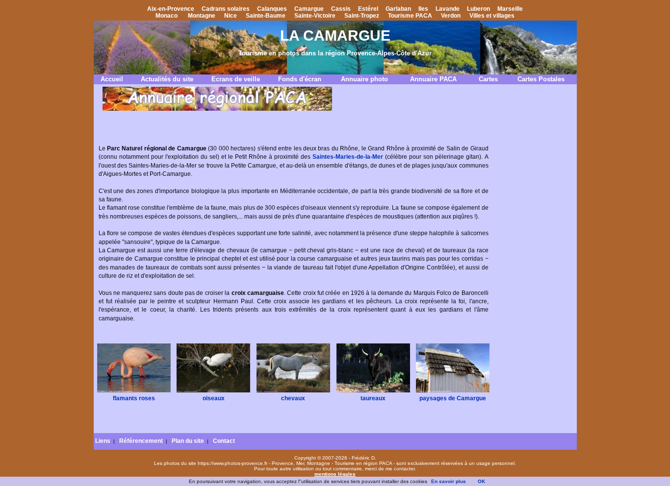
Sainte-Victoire (314, 15)
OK (481, 481)
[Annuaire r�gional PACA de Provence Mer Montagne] (217, 109)
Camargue (309, 8)
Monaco (166, 15)
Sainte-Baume (265, 15)
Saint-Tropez (361, 15)
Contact (224, 440)
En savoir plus (448, 481)
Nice (230, 15)
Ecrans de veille (235, 79)
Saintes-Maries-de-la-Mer (347, 156)
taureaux (373, 398)
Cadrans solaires (226, 8)
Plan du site (188, 440)
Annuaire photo (364, 79)
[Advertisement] (533, 281)
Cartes (488, 79)
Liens (102, 440)
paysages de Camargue (452, 398)
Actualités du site (167, 79)
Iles (423, 8)
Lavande (448, 8)
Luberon (478, 8)
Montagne (201, 15)
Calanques (272, 8)
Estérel (368, 8)
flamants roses (134, 398)
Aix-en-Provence (170, 8)
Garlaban (398, 8)
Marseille (510, 8)
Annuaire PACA (433, 79)
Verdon (451, 15)
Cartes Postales (541, 79)
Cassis (341, 8)
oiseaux (214, 398)
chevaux (293, 398)
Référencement (141, 440)
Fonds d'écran (299, 79)
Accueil (112, 79)
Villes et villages (492, 15)
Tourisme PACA (410, 15)
